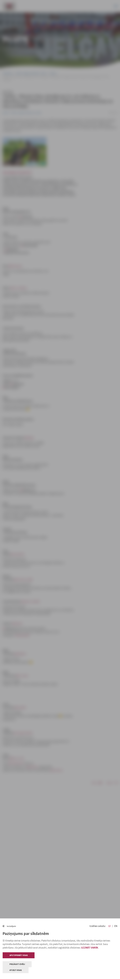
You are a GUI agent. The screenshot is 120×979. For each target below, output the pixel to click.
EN (115, 926)
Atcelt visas (16, 970)
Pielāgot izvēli (17, 964)
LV (109, 926)
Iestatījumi (11, 926)
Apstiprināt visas (19, 955)
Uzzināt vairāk (89, 947)
